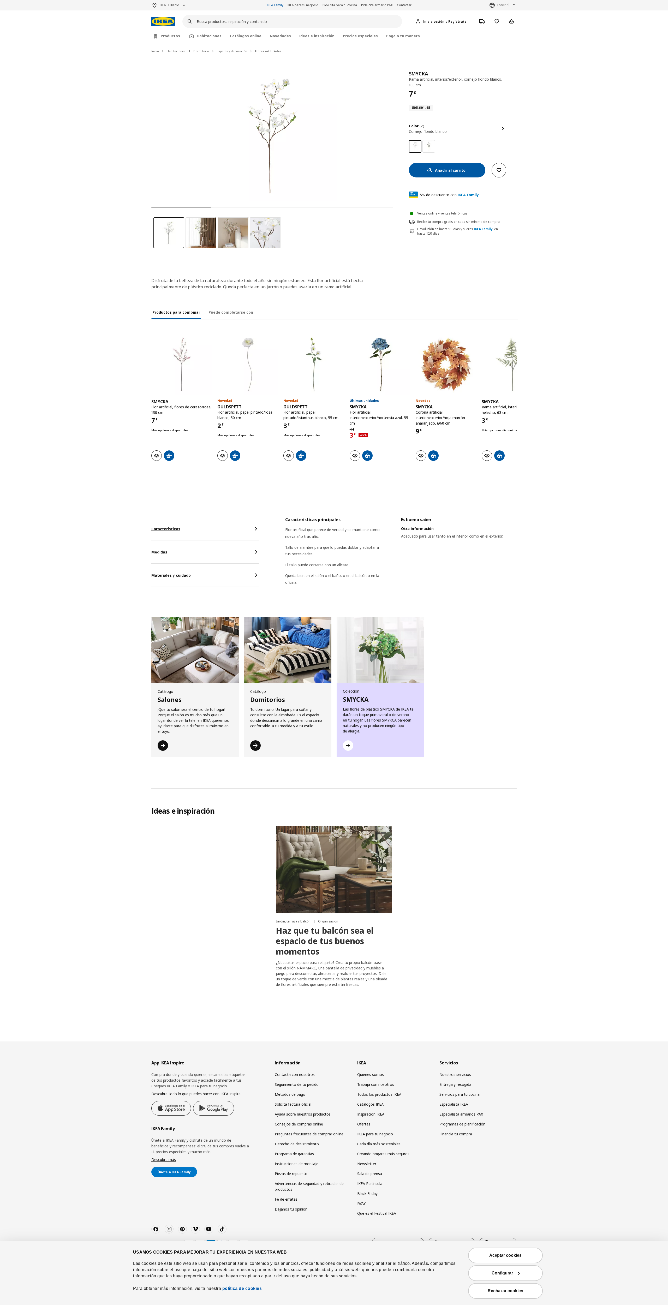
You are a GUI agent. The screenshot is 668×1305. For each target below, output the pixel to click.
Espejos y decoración (232, 51)
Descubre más (163, 1159)
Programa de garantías (294, 1153)
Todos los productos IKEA (379, 1094)
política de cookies (242, 1288)
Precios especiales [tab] (360, 35)
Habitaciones (176, 51)
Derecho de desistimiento (297, 1143)
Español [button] (503, 5)
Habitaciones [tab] (209, 35)
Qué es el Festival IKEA (376, 1213)
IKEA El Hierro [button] (169, 5)
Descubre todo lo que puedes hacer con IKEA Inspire (196, 1093)
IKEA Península (369, 1183)
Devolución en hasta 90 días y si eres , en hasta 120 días (457, 231)
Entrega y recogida (455, 1084)
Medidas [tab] (159, 552)
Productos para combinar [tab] (176, 312)
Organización (328, 921)
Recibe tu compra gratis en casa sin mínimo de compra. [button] (458, 221)
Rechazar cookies (505, 1291)
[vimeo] (195, 1229)
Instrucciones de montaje (296, 1163)
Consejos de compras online (299, 1124)
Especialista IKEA (453, 1104)
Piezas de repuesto (291, 1173)
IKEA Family (275, 5)
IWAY (361, 1203)
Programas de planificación (462, 1124)
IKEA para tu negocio (303, 5)
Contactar (404, 5)
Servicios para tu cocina (459, 1094)
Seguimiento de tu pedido (297, 1084)
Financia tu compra (455, 1133)
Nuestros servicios (455, 1074)
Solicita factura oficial (293, 1104)
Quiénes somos (370, 1074)
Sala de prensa (369, 1173)
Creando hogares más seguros (383, 1153)
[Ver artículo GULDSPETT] (247, 364)
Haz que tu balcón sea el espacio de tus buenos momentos (324, 941)
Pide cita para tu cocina (340, 5)
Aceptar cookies (505, 1255)
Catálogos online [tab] (245, 35)
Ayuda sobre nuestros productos (303, 1114)
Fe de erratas (286, 1199)
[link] (429, 146)
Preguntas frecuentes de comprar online (309, 1133)
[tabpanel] (401, 557)
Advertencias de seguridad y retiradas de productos (309, 1186)
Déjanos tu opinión (291, 1209)
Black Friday (367, 1193)
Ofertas (363, 1124)
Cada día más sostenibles (379, 1143)
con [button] (449, 194)
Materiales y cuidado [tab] (171, 575)
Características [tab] (165, 528)
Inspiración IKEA (370, 1114)
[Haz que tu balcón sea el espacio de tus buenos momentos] (334, 869)
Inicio (155, 51)
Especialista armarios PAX (461, 1114)
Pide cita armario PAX (377, 5)
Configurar (502, 1273)
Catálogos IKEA (370, 1104)
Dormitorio (201, 51)
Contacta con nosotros (295, 1074)
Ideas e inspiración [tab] (317, 35)
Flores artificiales (268, 51)
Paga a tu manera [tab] (403, 35)
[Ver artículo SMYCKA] (181, 364)
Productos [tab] (170, 35)
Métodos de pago (290, 1094)
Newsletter (366, 1163)
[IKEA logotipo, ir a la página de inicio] (163, 21)
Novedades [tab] (280, 35)
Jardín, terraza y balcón (293, 921)
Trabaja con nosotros (375, 1084)
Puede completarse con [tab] (230, 312)
